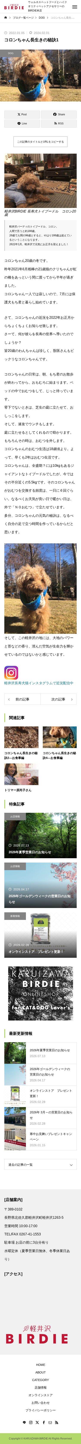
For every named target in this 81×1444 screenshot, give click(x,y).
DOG (11, 53)
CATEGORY (40, 1380)
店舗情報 (41, 1387)
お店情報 (15, 816)
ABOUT (40, 1372)
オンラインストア (41, 1395)
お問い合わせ (41, 1402)
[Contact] (50, 1422)
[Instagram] (31, 1422)
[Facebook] (44, 1422)
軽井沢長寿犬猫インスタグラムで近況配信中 (38, 683)
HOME (40, 1365)
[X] (37, 1422)
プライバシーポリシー (40, 1410)
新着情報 (15, 916)
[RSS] (57, 1422)
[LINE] (24, 1422)
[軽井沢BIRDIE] (14, 6)
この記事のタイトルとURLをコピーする (40, 141)
